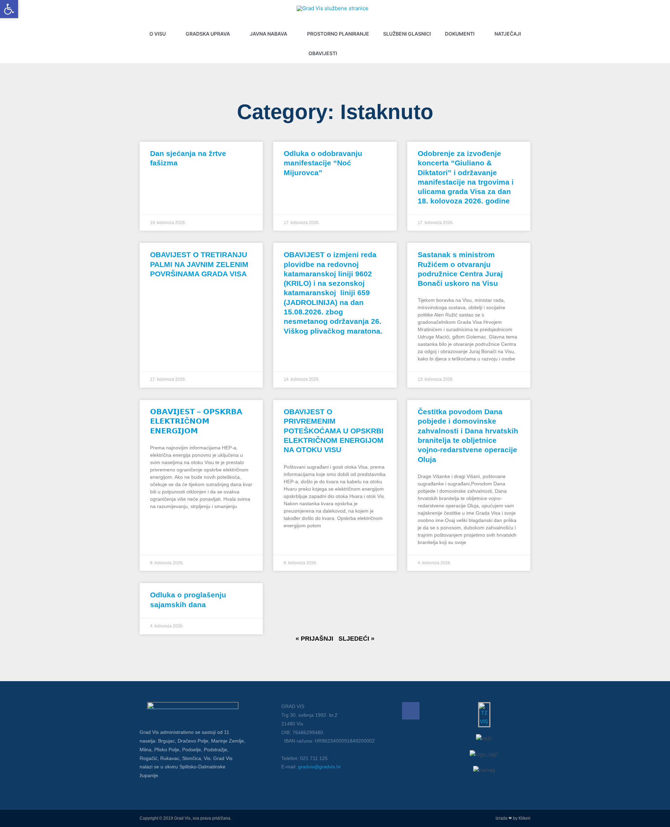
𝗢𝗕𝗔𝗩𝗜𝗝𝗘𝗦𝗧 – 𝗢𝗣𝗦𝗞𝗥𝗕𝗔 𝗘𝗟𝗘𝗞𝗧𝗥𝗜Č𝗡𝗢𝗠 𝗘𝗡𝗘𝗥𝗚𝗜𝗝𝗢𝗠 (196, 421)
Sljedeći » (356, 638)
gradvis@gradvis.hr (319, 766)
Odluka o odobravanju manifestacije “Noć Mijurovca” (323, 163)
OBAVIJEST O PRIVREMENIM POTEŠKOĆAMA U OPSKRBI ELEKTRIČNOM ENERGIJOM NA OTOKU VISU (334, 431)
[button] (359, 53)
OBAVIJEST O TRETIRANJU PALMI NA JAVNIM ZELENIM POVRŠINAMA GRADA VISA (199, 264)
